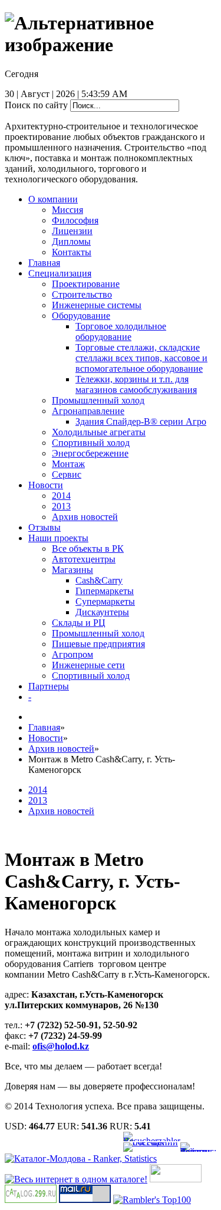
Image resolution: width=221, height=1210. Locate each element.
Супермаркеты (105, 601)
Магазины (72, 570)
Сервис (66, 474)
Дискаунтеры (102, 612)
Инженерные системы (96, 305)
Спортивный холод (91, 443)
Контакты (71, 252)
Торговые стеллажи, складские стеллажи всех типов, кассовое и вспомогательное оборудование (141, 358)
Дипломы (71, 241)
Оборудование (81, 316)
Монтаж (68, 464)
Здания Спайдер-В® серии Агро (140, 421)
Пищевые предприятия (98, 644)
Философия (75, 220)
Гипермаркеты (104, 591)
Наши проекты (58, 538)
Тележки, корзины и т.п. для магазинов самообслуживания (136, 384)
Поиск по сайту (36, 105)
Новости (45, 485)
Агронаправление (88, 411)
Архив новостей (85, 517)
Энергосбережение (90, 453)
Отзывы (44, 527)
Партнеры (48, 686)
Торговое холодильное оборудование (120, 331)
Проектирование (86, 284)
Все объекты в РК (88, 549)
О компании (53, 199)
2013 (61, 506)
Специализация (59, 273)
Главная (44, 263)
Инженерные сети (88, 665)
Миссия (67, 210)
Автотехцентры (84, 559)
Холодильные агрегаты (99, 432)
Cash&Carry (99, 580)
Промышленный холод (98, 400)
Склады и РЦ (78, 623)
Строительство (82, 294)
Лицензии (72, 231)
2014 (61, 496)
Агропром (72, 654)
